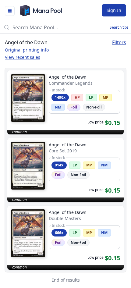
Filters (119, 42)
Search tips (119, 27)
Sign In (114, 10)
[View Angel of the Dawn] (65, 102)
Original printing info (27, 50)
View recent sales (22, 57)
